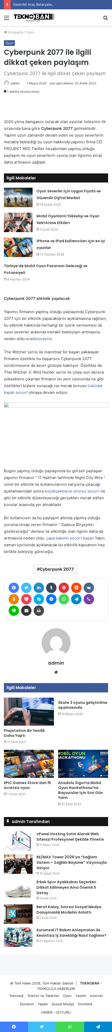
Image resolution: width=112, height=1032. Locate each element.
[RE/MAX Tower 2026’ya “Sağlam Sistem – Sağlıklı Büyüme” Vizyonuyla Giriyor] (18, 864)
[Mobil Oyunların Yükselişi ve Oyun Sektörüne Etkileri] (18, 222)
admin (15, 83)
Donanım (27, 1004)
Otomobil (85, 1004)
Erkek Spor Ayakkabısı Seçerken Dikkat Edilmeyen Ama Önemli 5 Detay (66, 887)
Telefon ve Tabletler (43, 996)
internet (96, 996)
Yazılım (80, 996)
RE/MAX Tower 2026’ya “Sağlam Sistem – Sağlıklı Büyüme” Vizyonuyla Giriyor (71, 862)
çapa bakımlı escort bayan (70, 538)
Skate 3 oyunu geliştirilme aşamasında (82, 705)
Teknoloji (16, 996)
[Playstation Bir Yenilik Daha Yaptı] (29, 712)
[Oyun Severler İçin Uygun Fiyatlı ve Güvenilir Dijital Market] (18, 197)
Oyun (30, 32)
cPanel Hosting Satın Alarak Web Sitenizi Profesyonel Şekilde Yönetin (70, 836)
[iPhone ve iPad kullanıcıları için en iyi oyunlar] (18, 247)
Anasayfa (15, 32)
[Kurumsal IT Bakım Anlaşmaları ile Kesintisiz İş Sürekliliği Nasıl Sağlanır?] (18, 937)
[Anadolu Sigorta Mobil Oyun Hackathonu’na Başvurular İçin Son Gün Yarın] (83, 764)
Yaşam (43, 1004)
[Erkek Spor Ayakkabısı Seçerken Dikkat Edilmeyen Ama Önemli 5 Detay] (18, 889)
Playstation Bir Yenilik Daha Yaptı (24, 733)
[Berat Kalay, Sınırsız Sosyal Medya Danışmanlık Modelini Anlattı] (18, 914)
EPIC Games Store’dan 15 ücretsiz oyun (27, 785)
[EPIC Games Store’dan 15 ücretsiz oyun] (29, 764)
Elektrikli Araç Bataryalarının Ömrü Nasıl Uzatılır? (52, 4)
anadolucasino (39, 338)
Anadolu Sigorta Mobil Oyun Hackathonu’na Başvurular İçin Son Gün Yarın (80, 790)
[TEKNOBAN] (34, 17)
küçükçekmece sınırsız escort (72, 491)
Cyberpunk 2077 (57, 569)
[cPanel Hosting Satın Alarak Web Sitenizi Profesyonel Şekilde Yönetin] (18, 841)
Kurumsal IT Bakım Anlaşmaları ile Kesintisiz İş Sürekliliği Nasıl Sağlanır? (71, 932)
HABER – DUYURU (56, 1012)
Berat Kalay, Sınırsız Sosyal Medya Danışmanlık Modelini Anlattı (68, 909)
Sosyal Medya (63, 1004)
